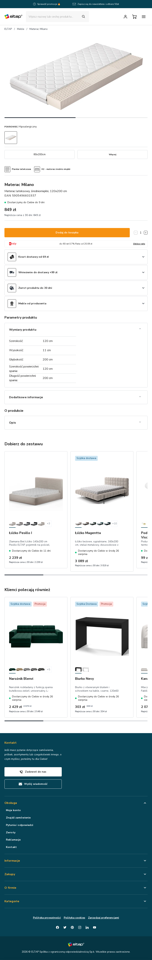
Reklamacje (13, 839)
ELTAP (8, 29)
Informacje (12, 861)
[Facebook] (57, 927)
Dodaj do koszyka (67, 232)
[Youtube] (94, 927)
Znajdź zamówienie (18, 817)
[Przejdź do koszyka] (134, 16)
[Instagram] (79, 927)
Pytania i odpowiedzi (19, 825)
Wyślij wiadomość (35, 784)
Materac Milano (38, 29)
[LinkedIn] (87, 927)
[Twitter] (64, 927)
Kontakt (11, 847)
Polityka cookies (74, 917)
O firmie (10, 888)
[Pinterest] (72, 927)
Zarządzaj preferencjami (103, 917)
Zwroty (10, 832)
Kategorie (11, 901)
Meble (20, 29)
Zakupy (9, 874)
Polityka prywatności (47, 917)
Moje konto (13, 810)
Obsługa (10, 803)
